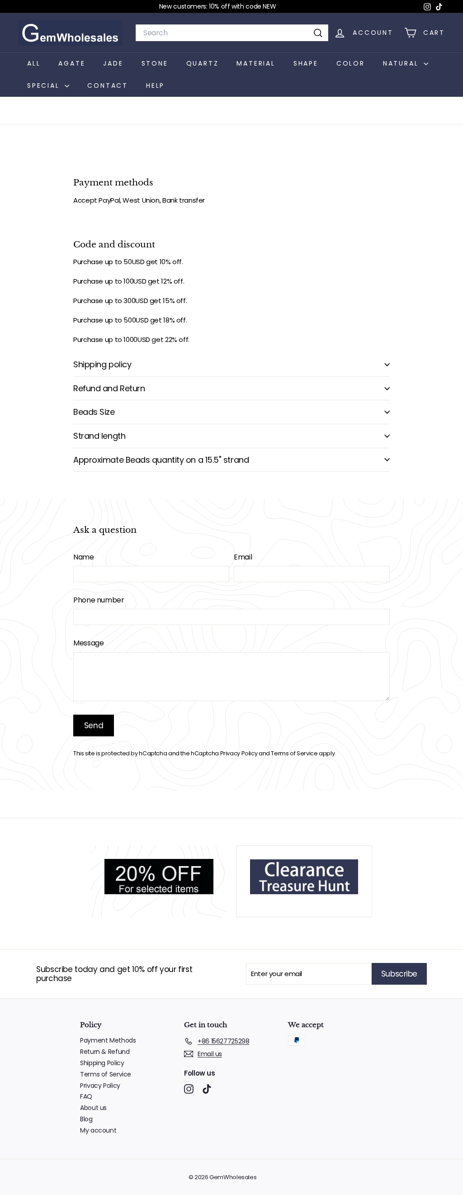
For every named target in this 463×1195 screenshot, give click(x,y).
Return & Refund (104, 1051)
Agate (71, 63)
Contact (107, 85)
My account (98, 1130)
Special (44, 85)
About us (93, 1107)
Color (350, 63)
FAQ (86, 1096)
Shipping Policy (102, 1062)
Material (255, 63)
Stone (155, 63)
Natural (402, 63)
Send (93, 725)
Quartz (202, 63)
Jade (113, 63)
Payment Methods (108, 1040)
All (33, 63)
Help (155, 85)
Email (243, 557)
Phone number (98, 600)
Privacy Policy (239, 753)
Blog (86, 1119)
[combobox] (232, 32)
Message (88, 643)
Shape (305, 63)
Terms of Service (294, 753)
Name (83, 557)
